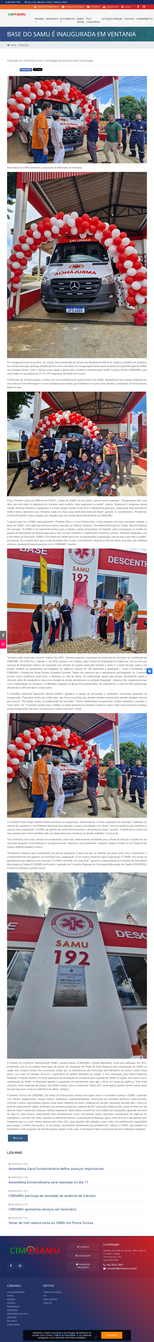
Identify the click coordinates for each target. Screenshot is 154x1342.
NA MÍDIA (11, 1299)
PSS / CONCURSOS (93, 20)
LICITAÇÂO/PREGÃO (16, 1292)
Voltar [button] (19, 1138)
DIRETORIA (12, 1317)
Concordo (111, 1335)
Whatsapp (53, 70)
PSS (45, 1295)
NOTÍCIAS (11, 1303)
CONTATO (129, 19)
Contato (84, 1247)
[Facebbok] (11, 1266)
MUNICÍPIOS (52, 19)
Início (12, 45)
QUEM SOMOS (13, 1324)
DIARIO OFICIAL (81, 20)
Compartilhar (26, 70)
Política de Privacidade (64, 1335)
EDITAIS (10, 1295)
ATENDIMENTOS (144, 19)
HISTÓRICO (12, 1321)
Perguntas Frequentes (83, 1266)
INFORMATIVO (13, 1306)
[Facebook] (138, 7)
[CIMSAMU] (17, 14)
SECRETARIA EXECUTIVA (17, 1313)
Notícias (24, 45)
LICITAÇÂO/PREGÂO (112, 19)
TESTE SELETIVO (50, 1299)
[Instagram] (144, 7)
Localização (83, 1255)
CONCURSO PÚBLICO (52, 1292)
